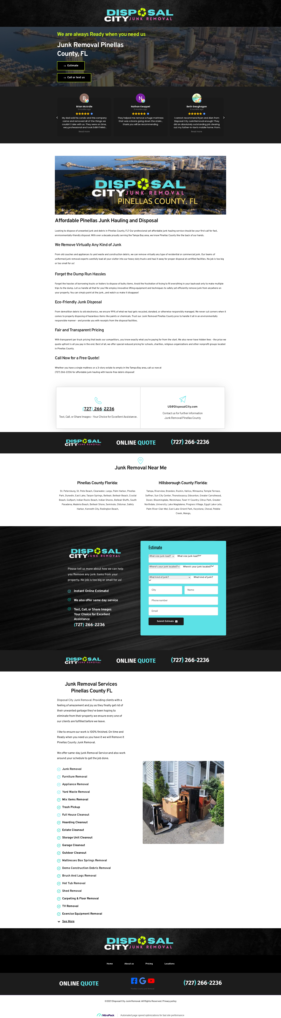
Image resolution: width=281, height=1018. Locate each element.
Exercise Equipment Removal (82, 914)
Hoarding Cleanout (75, 822)
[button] (224, 117)
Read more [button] (140, 131)
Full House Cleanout (75, 815)
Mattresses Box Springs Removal (84, 860)
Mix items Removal (75, 800)
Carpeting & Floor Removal (80, 899)
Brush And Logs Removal (79, 876)
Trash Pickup (71, 807)
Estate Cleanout (73, 830)
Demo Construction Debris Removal (86, 868)
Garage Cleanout (73, 845)
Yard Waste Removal (76, 792)
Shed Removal (72, 891)
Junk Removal (72, 769)
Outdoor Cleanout (74, 853)
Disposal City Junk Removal (126, 1001)
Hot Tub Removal (73, 883)
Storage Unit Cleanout (77, 838)
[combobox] (189, 556)
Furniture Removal (74, 777)
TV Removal (70, 906)
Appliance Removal (75, 784)
